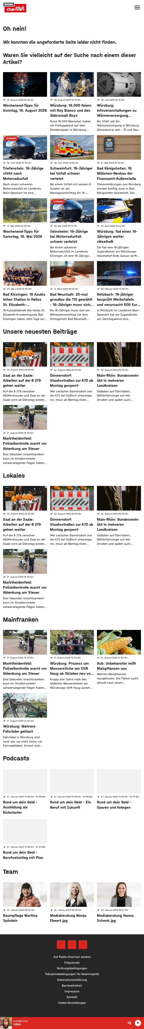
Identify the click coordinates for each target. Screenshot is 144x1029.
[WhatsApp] (83, 944)
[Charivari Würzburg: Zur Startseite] (15, 7)
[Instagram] (72, 944)
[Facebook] (61, 944)
